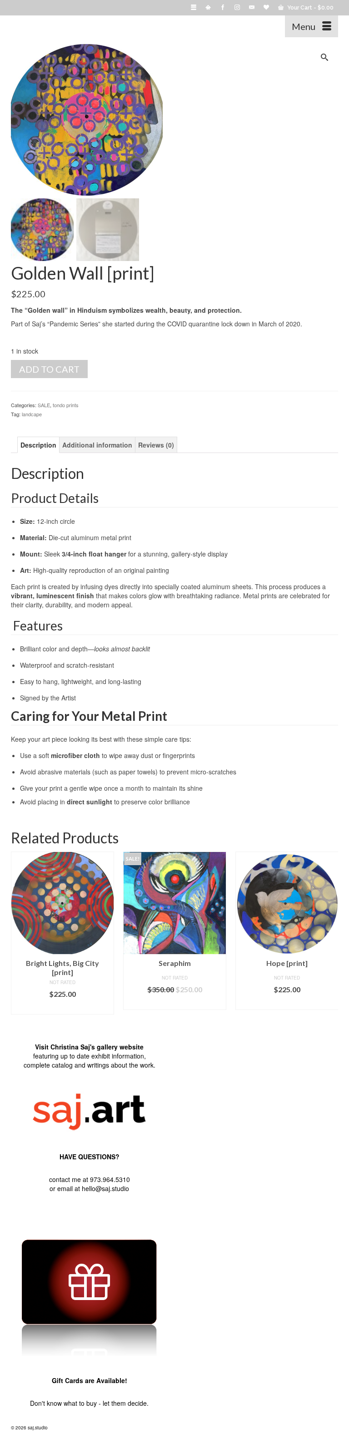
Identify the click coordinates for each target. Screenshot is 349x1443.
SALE (44, 405)
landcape (32, 414)
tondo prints (66, 405)
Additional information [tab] (97, 444)
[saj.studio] (132, 26)
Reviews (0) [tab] (156, 444)
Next (330, 933)
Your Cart (310, 8)
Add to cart (49, 369)
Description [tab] (38, 444)
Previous (19, 933)
